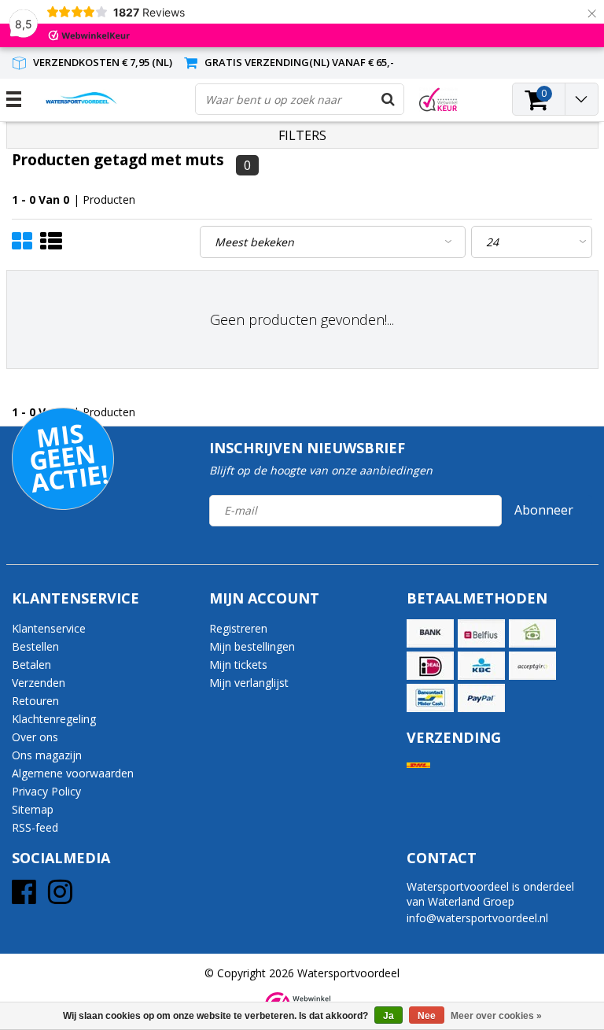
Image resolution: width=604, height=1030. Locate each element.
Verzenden (38, 682)
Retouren (35, 700)
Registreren (238, 628)
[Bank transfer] (430, 633)
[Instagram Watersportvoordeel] (60, 897)
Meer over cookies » (496, 1015)
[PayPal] (481, 698)
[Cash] (532, 633)
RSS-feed (35, 827)
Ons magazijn (47, 755)
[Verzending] (418, 765)
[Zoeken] (388, 99)
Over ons (35, 736)
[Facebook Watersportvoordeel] (24, 897)
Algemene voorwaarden (73, 773)
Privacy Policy (46, 791)
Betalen (31, 664)
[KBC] (481, 666)
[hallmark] (438, 99)
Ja (388, 1015)
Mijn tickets (238, 664)
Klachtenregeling (54, 718)
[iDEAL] (430, 666)
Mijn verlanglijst (249, 682)
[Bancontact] (430, 698)
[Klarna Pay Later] (532, 666)
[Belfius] (481, 633)
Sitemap (32, 809)
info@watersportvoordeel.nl (477, 917)
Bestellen (35, 646)
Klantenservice (49, 628)
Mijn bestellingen (252, 646)
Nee (427, 1015)
